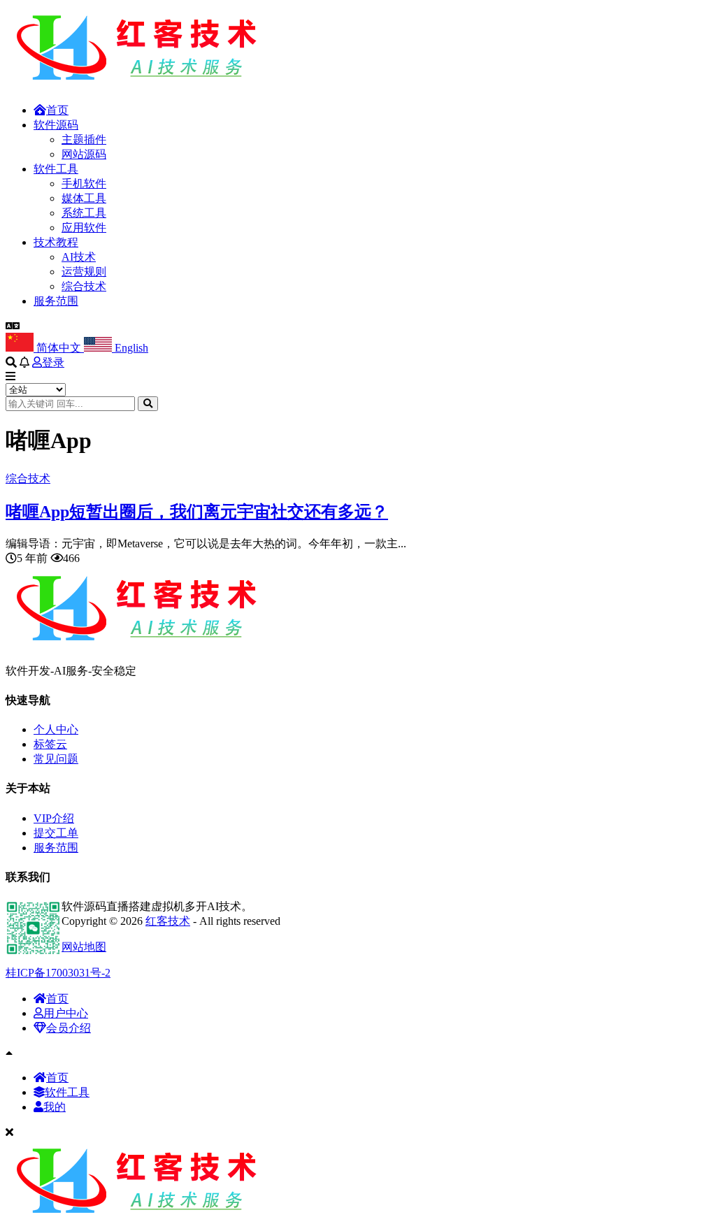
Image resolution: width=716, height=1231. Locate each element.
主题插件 (84, 139)
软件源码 (56, 125)
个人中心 (56, 729)
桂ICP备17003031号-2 (58, 973)
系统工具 (84, 213)
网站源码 (84, 154)
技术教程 (56, 242)
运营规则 (84, 272)
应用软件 (84, 227)
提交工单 (56, 833)
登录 (53, 362)
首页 (57, 110)
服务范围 (56, 301)
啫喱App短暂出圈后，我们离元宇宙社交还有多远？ (197, 512)
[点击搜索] (148, 403)
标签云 (50, 744)
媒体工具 (84, 198)
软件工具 (56, 169)
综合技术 (84, 286)
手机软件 (84, 183)
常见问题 (56, 759)
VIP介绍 (54, 818)
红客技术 (167, 921)
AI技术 (79, 257)
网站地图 (84, 947)
